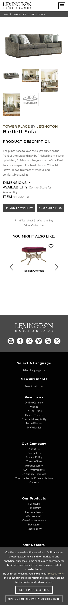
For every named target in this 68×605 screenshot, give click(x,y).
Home (6, 14)
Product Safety (34, 465)
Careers (34, 482)
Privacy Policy (34, 457)
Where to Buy (45, 220)
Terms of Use (34, 461)
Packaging (34, 524)
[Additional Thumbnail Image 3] (49, 80)
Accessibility (34, 528)
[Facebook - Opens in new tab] (20, 341)
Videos (34, 406)
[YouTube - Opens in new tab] (48, 341)
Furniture (34, 503)
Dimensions (15, 183)
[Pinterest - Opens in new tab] (29, 341)
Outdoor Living (34, 512)
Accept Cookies (34, 590)
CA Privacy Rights (34, 469)
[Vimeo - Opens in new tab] (38, 341)
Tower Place (19, 14)
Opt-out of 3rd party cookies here (34, 599)
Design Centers (34, 415)
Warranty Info (34, 516)
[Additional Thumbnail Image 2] (30, 75)
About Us (34, 448)
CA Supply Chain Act (34, 473)
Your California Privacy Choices (34, 478)
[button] (51, 246)
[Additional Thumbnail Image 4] (11, 104)
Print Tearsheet (24, 220)
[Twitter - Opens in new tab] (57, 341)
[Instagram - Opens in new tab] (11, 341)
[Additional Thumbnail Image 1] (11, 75)
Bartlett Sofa (38, 14)
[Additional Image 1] (34, 45)
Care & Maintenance (34, 520)
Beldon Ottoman (34, 270)
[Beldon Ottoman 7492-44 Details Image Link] (34, 266)
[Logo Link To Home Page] (17, 7)
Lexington (47, 126)
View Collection (34, 225)
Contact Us (34, 453)
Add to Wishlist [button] (20, 208)
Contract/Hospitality (34, 419)
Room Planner (34, 423)
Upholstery (34, 507)
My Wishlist (34, 427)
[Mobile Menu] (61, 5)
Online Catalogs (34, 402)
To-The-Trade (34, 410)
